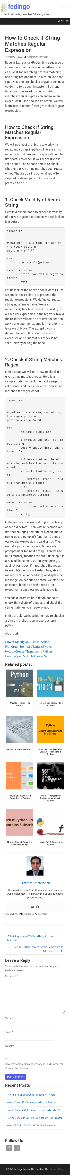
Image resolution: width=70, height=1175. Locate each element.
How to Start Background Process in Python (31, 1094)
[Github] (37, 907)
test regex (29, 914)
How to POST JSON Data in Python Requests (31, 1125)
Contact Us (42, 1169)
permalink (43, 914)
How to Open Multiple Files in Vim (27, 656)
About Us (29, 1169)
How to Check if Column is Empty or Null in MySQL (33, 1110)
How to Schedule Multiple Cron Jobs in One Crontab (35, 1118)
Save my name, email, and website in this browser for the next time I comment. (34, 1066)
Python (16, 914)
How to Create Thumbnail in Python (28, 651)
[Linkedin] (32, 907)
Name (9, 1018)
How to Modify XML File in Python (27, 642)
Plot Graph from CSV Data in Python (28, 646)
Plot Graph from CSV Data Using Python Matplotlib (30, 938)
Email (9, 1032)
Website (9, 1046)
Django (8, 914)
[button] (61, 21)
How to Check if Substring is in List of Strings (31, 1102)
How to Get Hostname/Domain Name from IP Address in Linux (38, 949)
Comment (11, 976)
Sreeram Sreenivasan (37, 56)
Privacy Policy (57, 1169)
